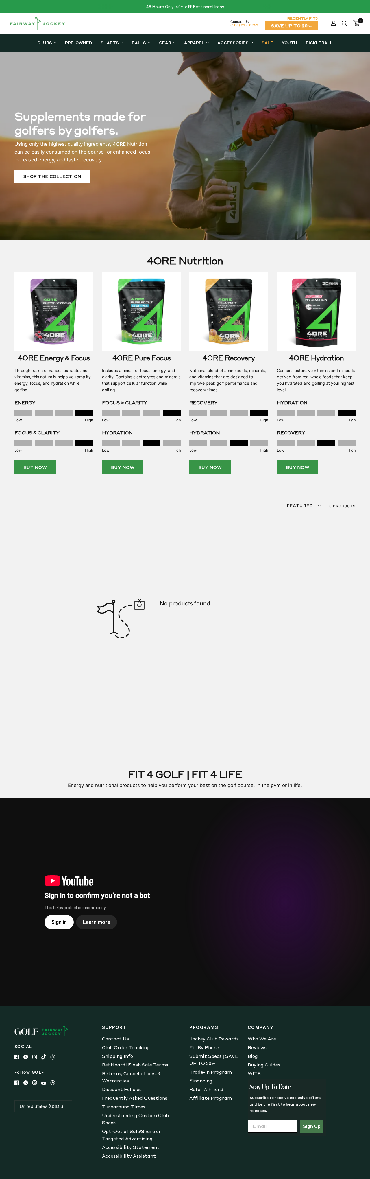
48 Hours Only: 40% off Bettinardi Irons (185, 6)
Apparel (194, 42)
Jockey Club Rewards (214, 1039)
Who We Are (262, 1039)
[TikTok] (45, 1057)
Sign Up (312, 1126)
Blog (253, 1056)
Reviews (257, 1047)
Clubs (44, 42)
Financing (200, 1081)
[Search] (344, 23)
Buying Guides (264, 1065)
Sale (267, 42)
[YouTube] (45, 1083)
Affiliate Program (210, 1098)
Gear (165, 42)
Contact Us (115, 1039)
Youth (289, 42)
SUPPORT (114, 1027)
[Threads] (54, 1057)
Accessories (233, 42)
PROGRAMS (203, 1027)
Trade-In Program (210, 1072)
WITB (254, 1073)
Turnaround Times (123, 1107)
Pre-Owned (78, 42)
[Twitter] (27, 1057)
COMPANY (261, 1027)
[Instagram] (36, 1057)
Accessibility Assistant (129, 1156)
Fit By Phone (204, 1047)
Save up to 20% (291, 26)
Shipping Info (117, 1056)
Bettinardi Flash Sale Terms (135, 1065)
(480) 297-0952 (244, 25)
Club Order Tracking (126, 1047)
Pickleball (319, 42)
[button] (52, 176)
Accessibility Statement (131, 1147)
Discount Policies (122, 1089)
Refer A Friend (206, 1089)
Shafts (110, 42)
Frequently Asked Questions (134, 1098)
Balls (139, 42)
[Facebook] (18, 1057)
